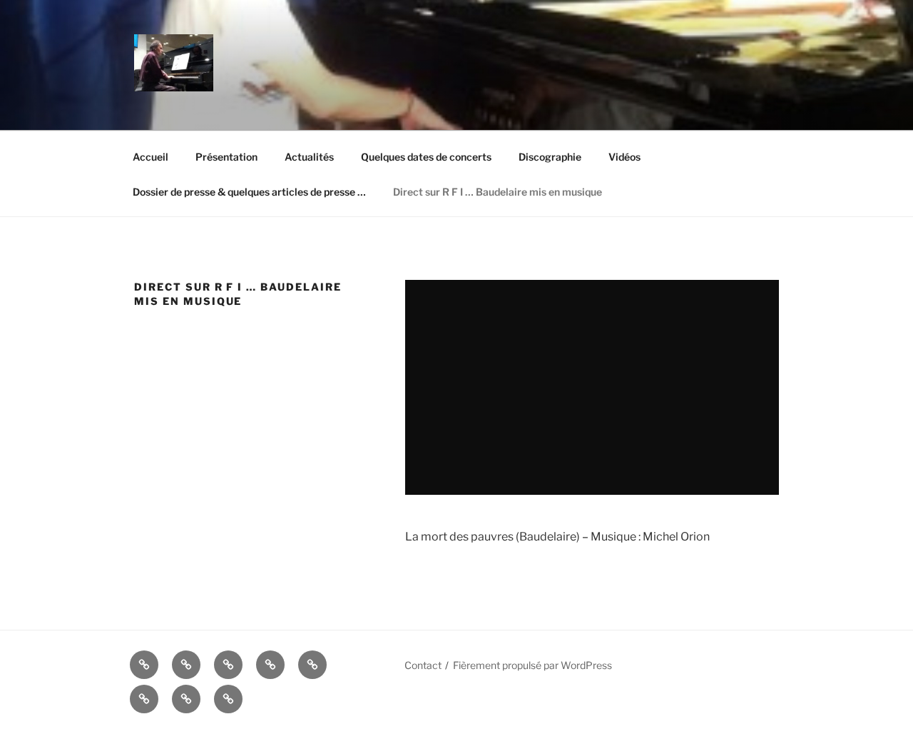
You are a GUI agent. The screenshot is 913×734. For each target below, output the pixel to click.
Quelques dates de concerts (426, 157)
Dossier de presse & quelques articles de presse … (249, 192)
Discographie (550, 157)
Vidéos (624, 157)
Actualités (309, 157)
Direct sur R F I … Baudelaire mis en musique (497, 192)
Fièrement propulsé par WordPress (532, 665)
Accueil (150, 157)
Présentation (226, 157)
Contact (423, 665)
